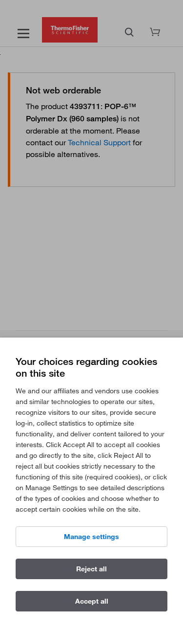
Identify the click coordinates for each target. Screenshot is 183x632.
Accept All (91, 601)
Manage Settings (91, 536)
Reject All (91, 568)
